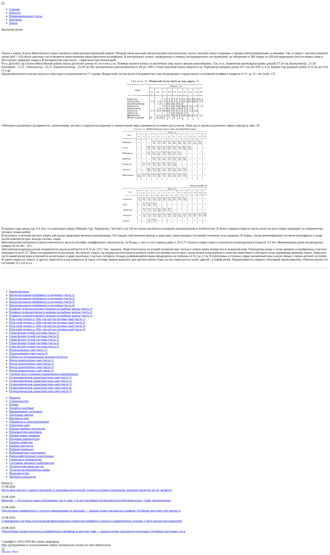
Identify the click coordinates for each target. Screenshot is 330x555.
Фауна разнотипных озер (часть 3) (31, 367)
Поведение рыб (19, 425)
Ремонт (14, 404)
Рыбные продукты (21, 445)
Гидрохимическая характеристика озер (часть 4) (40, 387)
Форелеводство (19, 473)
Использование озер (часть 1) (28, 350)
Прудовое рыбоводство (24, 438)
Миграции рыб (19, 418)
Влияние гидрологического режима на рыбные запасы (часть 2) (50, 312)
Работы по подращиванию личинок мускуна (38, 356)
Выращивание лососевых (25, 411)
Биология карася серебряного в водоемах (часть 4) (42, 305)
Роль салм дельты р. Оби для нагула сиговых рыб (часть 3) (47, 326)
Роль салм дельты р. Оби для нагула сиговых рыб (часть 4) (47, 329)
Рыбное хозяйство (21, 442)
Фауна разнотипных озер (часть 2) (31, 363)
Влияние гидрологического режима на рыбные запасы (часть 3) (50, 315)
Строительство (19, 401)
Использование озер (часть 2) (28, 353)
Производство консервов (25, 432)
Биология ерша (19, 291)
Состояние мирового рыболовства (31, 463)
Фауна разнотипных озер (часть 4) (31, 370)
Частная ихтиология (22, 476)
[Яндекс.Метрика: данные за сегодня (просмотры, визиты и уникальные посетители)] (10, 550)
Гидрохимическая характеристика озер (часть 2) (40, 380)
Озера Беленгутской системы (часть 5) (34, 346)
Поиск (13, 23)
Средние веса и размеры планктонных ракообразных (43, 374)
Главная (14, 9)
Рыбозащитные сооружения (27, 452)
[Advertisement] (165, 39)
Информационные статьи (25, 16)
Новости (14, 12)
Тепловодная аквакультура (26, 466)
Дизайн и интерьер (21, 408)
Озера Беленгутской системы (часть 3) (34, 339)
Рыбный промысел (21, 449)
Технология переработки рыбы (29, 469)
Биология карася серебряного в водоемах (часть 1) (42, 295)
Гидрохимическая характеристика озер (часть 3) (40, 384)
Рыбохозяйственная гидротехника (31, 456)
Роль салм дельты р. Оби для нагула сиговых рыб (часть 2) (47, 322)
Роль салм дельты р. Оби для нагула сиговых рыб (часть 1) (47, 319)
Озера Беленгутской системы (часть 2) (34, 336)
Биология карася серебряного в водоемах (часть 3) (42, 301)
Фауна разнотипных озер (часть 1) (31, 360)
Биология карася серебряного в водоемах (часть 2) (42, 298)
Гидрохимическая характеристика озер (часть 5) (40, 391)
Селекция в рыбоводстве (25, 459)
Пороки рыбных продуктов (27, 428)
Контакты (15, 19)
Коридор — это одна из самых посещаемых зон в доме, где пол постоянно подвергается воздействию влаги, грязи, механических (86, 500)
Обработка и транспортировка (29, 421)
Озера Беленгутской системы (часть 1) (34, 332)
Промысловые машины (24, 435)
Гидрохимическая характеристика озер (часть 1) (40, 377)
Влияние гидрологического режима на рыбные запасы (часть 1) (50, 308)
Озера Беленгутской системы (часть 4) (34, 343)
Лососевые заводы (21, 414)
